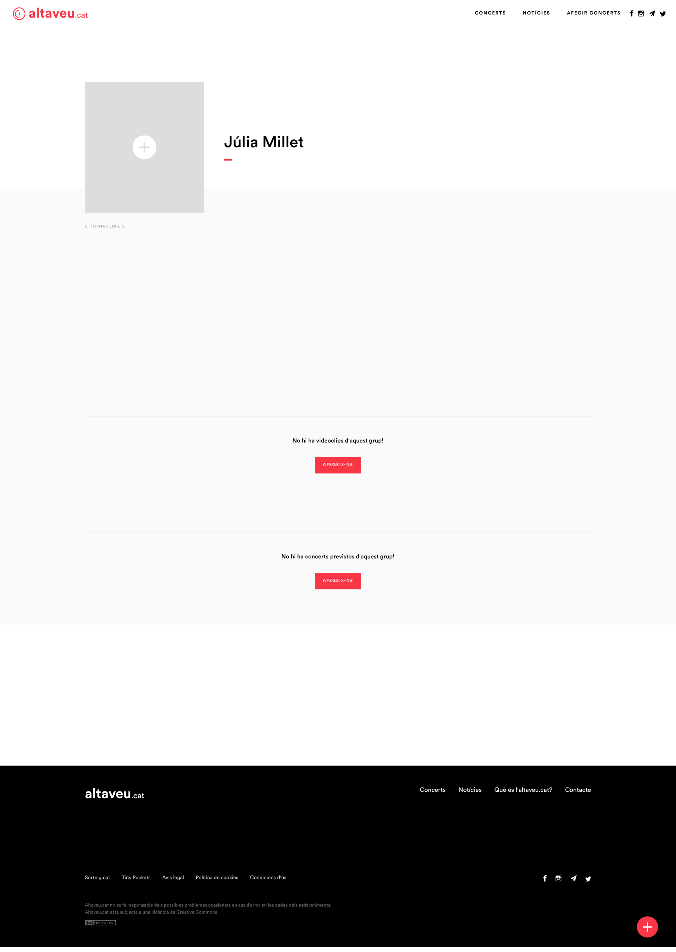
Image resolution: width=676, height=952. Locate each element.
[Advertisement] (338, 310)
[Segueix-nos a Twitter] (663, 15)
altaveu (58, 13)
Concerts (490, 13)
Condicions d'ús (268, 877)
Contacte (578, 790)
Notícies (536, 13)
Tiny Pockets (136, 877)
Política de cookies (217, 877)
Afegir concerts (594, 13)
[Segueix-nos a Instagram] (641, 15)
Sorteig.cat (97, 877)
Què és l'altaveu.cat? (523, 790)
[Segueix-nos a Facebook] (631, 15)
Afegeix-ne (338, 465)
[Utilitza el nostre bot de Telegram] (652, 15)
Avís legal (173, 877)
